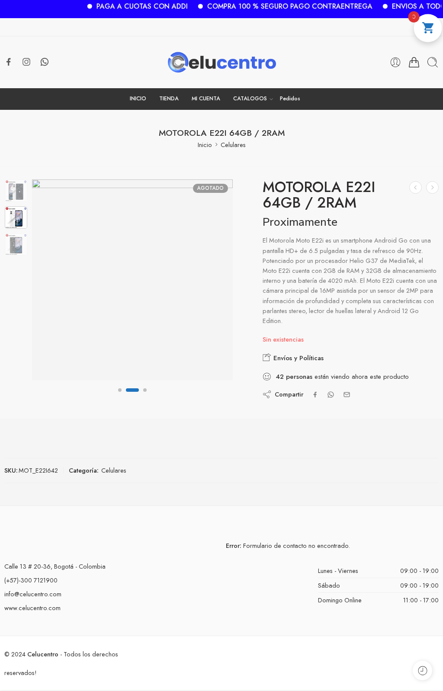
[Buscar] (433, 62)
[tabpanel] (132, 281)
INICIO (138, 98)
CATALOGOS (250, 98)
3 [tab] (145, 397)
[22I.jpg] (16, 190)
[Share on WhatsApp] (330, 394)
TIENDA (169, 98)
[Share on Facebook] (315, 394)
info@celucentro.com (32, 593)
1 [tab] (120, 397)
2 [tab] (132, 397)
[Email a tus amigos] (346, 394)
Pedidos (290, 98)
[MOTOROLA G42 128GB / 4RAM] (432, 187)
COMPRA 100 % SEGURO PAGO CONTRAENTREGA (280, 6)
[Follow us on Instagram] (26, 62)
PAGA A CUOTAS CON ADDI (132, 6)
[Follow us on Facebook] (8, 62)
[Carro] (414, 62)
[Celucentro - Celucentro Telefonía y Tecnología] (221, 62)
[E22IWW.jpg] (132, 279)
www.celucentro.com (32, 607)
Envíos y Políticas (297, 358)
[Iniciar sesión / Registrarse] (395, 62)
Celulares (233, 144)
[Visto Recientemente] (422, 670)
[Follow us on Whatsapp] (44, 62)
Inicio (205, 144)
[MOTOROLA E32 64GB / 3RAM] (415, 187)
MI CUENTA (206, 98)
